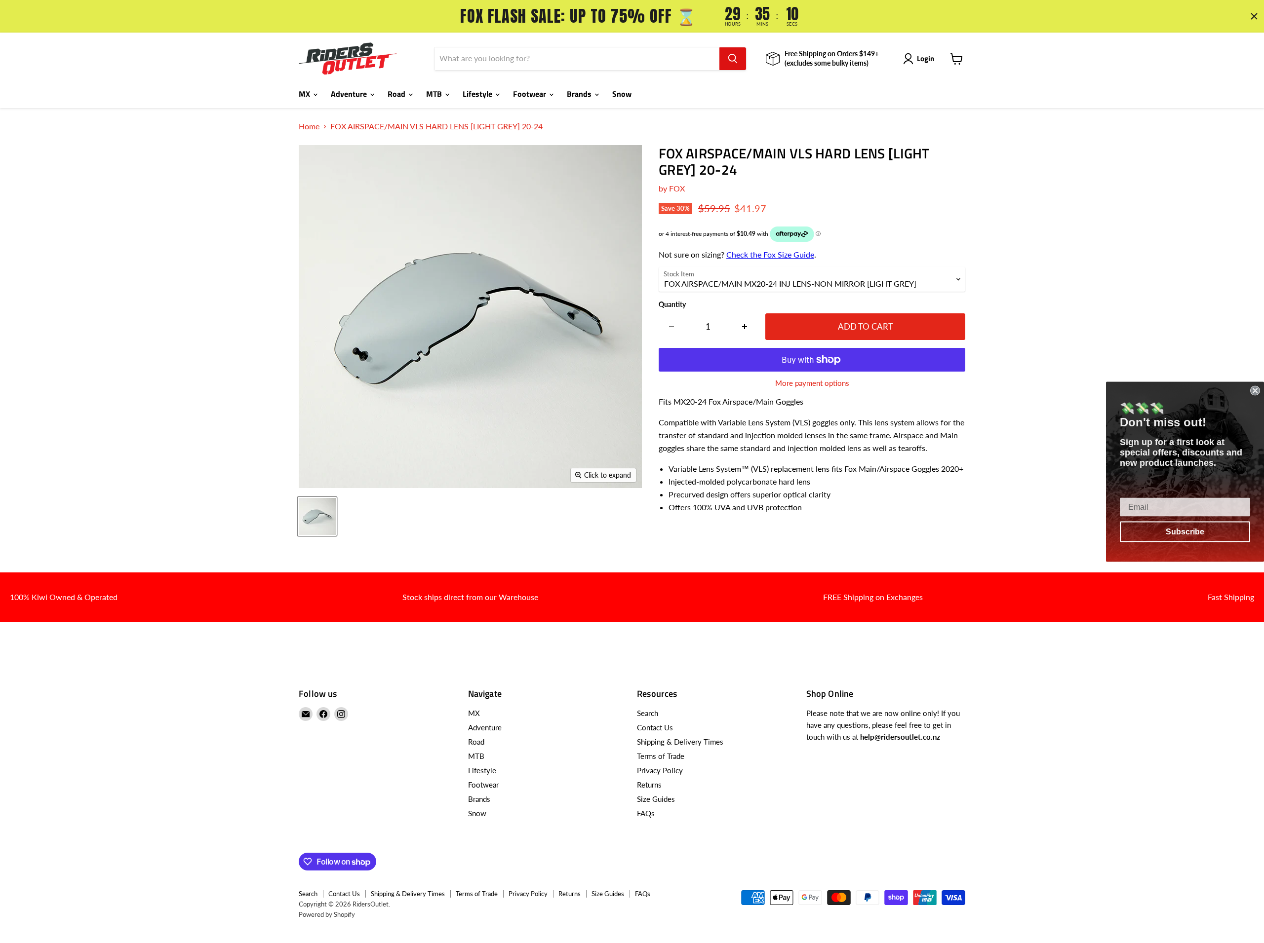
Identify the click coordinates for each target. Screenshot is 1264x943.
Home (309, 126)
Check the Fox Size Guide (770, 254)
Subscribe (1185, 531)
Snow (622, 94)
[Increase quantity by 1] (744, 326)
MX (305, 94)
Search (647, 713)
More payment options (812, 383)
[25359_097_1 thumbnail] (317, 516)
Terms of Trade (660, 756)
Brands (580, 94)
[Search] (732, 58)
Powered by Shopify (327, 914)
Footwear (530, 94)
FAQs (646, 813)
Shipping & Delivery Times (680, 741)
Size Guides (656, 798)
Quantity (672, 304)
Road (397, 94)
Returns (649, 784)
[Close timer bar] (1254, 16)
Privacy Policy (660, 770)
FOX (677, 188)
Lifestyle (478, 94)
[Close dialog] (1255, 390)
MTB (435, 94)
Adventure (350, 94)
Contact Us (655, 727)
